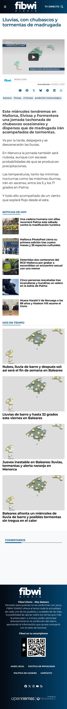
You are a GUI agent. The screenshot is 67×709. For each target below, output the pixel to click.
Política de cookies (25, 673)
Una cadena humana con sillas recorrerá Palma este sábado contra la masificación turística (40, 222)
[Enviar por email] (20, 90)
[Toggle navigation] (5, 6)
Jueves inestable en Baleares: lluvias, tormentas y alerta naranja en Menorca (32, 465)
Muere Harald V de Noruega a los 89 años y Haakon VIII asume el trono (41, 303)
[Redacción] (8, 80)
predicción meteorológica (48, 98)
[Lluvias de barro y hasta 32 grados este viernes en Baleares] (33, 393)
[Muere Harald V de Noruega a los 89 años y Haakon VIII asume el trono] (10, 307)
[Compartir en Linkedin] (54, 90)
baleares (7, 98)
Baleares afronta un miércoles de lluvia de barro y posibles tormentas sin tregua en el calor (31, 517)
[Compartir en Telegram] (47, 90)
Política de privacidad (41, 666)
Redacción (20, 79)
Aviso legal (17, 666)
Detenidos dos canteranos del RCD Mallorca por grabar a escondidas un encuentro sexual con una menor (41, 264)
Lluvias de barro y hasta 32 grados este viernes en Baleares (30, 416)
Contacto (46, 673)
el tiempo (28, 98)
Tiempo (17, 98)
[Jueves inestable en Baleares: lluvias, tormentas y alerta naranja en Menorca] (33, 441)
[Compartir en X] (33, 90)
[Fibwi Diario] (25, 6)
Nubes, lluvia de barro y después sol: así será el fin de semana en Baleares (32, 368)
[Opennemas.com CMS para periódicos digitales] (33, 701)
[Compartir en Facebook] (27, 90)
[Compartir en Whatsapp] (61, 90)
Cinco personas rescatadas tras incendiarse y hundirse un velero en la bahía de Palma (41, 283)
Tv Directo (52, 6)
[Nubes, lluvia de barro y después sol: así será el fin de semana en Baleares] (33, 346)
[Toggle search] (62, 6)
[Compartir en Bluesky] (40, 90)
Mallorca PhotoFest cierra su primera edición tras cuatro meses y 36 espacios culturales (40, 242)
